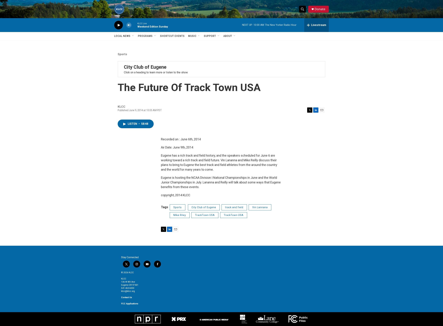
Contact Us (126, 297)
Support (210, 36)
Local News (122, 36)
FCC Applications (129, 303)
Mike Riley (179, 215)
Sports (122, 54)
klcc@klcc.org (128, 291)
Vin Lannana (260, 207)
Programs (145, 36)
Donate (320, 9)
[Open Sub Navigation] (133, 36)
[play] (118, 25)
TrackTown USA (205, 215)
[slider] (134, 25)
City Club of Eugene (145, 67)
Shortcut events (172, 36)
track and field (234, 207)
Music (192, 36)
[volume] (129, 25)
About (227, 36)
